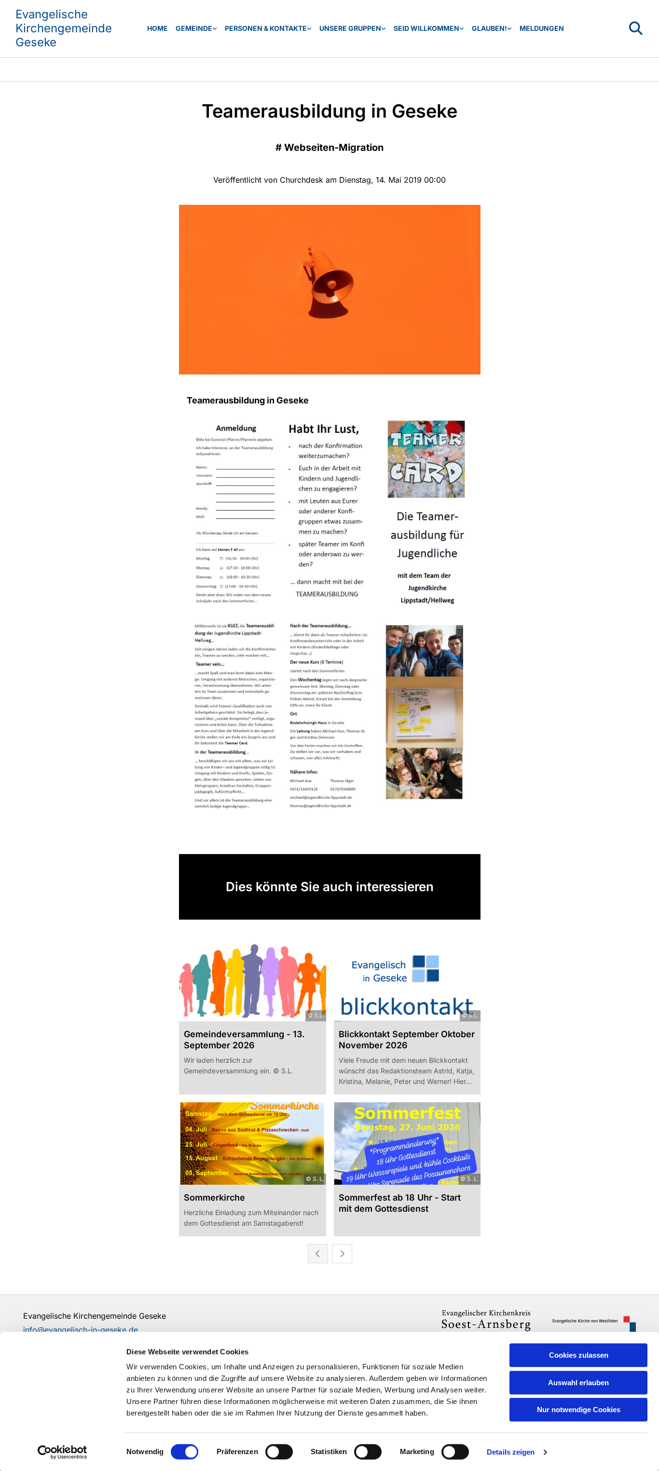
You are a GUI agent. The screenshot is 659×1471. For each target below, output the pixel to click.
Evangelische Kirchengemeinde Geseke (63, 28)
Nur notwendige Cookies (578, 1409)
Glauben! (489, 28)
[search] (636, 28)
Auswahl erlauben (578, 1382)
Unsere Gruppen (350, 28)
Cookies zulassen (578, 1355)
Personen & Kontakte (266, 28)
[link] (196, 29)
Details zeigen (511, 1452)
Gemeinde (194, 28)
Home (157, 28)
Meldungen (542, 28)
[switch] (279, 1451)
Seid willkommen (426, 28)
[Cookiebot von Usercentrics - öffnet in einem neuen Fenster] (62, 1452)
